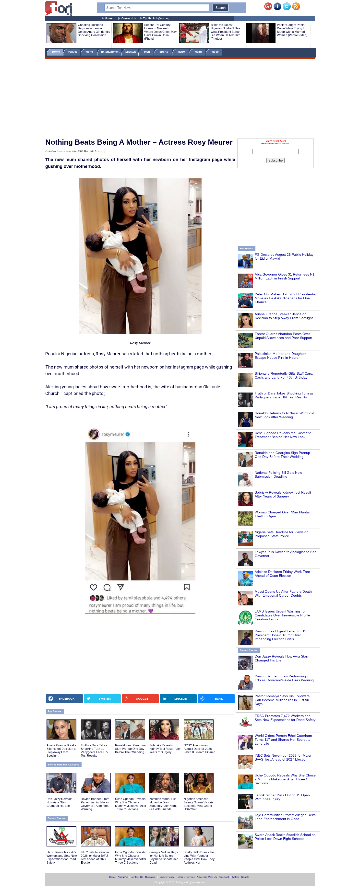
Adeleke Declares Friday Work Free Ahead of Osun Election (282, 574)
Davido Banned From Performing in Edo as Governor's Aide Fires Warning (284, 678)
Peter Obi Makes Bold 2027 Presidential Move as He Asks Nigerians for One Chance (285, 298)
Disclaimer (150, 877)
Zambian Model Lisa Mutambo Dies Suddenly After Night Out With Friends (163, 804)
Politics (73, 51)
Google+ (246, 877)
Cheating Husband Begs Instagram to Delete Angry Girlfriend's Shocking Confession (94, 30)
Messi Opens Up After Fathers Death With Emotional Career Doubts (283, 593)
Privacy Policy (166, 877)
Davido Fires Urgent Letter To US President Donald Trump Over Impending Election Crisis (280, 635)
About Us (123, 877)
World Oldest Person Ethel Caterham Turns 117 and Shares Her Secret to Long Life (283, 739)
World (90, 51)
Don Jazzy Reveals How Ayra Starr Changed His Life (59, 802)
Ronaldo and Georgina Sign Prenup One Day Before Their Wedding (282, 455)
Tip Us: (156, 18)
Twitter (235, 877)
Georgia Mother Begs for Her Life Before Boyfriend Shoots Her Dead (163, 857)
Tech (147, 51)
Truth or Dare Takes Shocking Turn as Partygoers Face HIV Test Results (284, 395)
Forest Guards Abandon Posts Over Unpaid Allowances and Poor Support (283, 336)
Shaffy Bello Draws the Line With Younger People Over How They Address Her (199, 857)
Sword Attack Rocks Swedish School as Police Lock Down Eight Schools (285, 837)
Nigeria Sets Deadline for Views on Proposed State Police (281, 534)
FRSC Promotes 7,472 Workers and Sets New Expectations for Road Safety (285, 718)
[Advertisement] (180, 96)
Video (215, 51)
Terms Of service (185, 877)
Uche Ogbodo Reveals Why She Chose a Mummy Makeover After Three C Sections (285, 779)
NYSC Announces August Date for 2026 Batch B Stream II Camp (199, 749)
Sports (164, 51)
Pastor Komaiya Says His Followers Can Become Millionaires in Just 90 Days (282, 700)
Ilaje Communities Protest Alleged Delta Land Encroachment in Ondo (285, 817)
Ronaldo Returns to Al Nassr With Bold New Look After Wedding (284, 415)
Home (108, 18)
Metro (182, 51)
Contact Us (128, 18)
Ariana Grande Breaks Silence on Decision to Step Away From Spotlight (284, 316)
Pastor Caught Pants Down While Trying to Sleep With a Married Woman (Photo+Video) (292, 30)
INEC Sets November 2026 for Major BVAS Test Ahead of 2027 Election (283, 757)
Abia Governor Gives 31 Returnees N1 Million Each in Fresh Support (284, 276)
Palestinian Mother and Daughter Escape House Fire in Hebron (280, 355)
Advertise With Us (207, 877)
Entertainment (110, 51)
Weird (198, 51)
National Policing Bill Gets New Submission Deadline (278, 474)
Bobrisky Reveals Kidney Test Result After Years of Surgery (283, 494)
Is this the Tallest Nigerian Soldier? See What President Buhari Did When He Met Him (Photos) (225, 31)
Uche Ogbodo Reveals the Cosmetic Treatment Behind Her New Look (283, 435)
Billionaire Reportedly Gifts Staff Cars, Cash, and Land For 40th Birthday (284, 375)
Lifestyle (131, 51)
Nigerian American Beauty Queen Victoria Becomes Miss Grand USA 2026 (199, 804)
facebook (224, 877)
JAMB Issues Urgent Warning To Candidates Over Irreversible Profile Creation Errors (282, 615)
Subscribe (275, 160)
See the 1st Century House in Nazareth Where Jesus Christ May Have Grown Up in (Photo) (160, 31)
